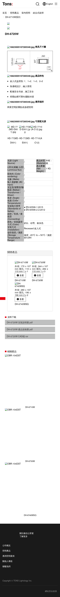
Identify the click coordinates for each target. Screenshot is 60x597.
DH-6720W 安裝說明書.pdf (20, 322)
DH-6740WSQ (30, 515)
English (49, 3)
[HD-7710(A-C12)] (36, 127)
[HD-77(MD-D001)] (13, 129)
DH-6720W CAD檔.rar (17, 336)
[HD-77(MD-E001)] (25, 129)
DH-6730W (30, 461)
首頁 (4, 12)
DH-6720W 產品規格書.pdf (20, 329)
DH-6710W (30, 407)
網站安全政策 (51, 591)
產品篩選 (2, 298)
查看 (21, 275)
